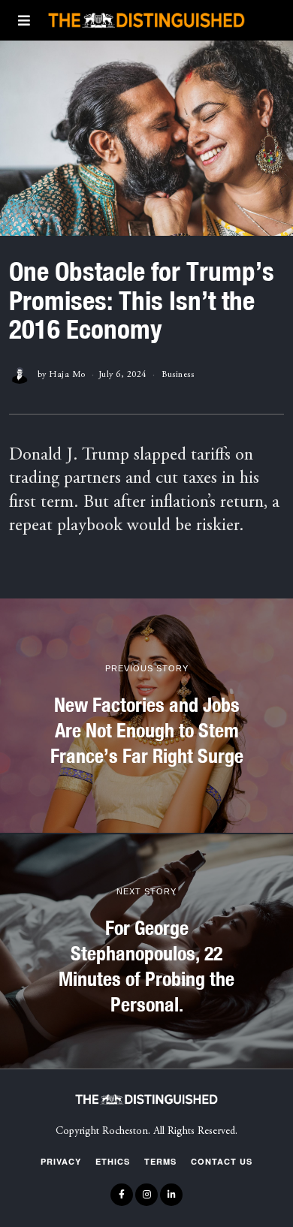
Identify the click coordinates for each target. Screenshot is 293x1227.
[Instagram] (146, 1194)
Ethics (112, 1161)
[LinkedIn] (171, 1194)
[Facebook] (121, 1194)
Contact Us (221, 1161)
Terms (160, 1161)
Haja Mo (67, 374)
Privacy (61, 1161)
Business (178, 374)
